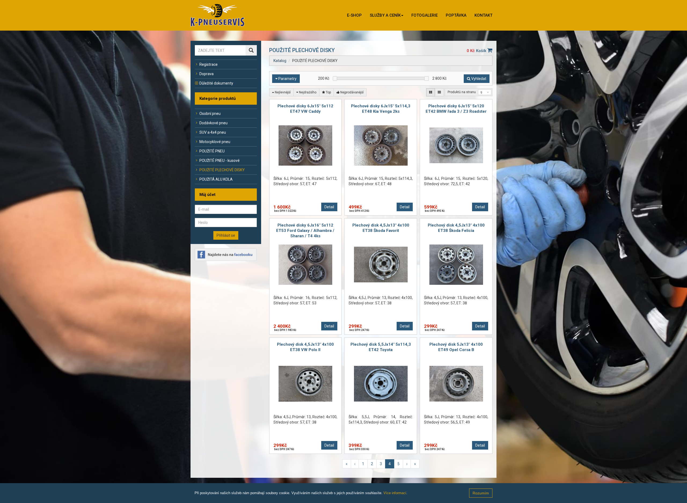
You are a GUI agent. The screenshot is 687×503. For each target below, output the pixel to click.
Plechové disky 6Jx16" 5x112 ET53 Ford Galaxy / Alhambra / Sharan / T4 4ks (305, 230)
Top (328, 92)
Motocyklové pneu (214, 142)
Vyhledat (478, 78)
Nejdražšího (307, 92)
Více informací (394, 493)
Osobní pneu (210, 113)
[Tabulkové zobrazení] (430, 92)
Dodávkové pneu (213, 123)
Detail (329, 207)
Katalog (279, 61)
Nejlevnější (282, 92)
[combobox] (484, 92)
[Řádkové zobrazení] (439, 92)
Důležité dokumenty (216, 83)
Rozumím (481, 493)
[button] (386, 15)
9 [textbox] (481, 92)
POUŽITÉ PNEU (212, 151)
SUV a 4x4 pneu (212, 132)
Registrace (208, 64)
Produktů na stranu (462, 92)
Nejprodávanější (351, 92)
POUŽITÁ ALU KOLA (216, 179)
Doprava (206, 74)
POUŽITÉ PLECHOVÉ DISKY (222, 170)
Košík (481, 50)
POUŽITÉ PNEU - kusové (219, 160)
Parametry (287, 78)
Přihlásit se (226, 235)
